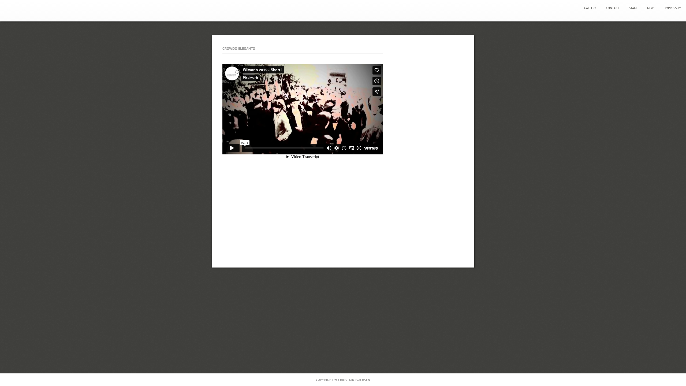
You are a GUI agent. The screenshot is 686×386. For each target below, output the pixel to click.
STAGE (633, 8)
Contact (612, 8)
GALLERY (590, 8)
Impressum (673, 8)
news (651, 8)
